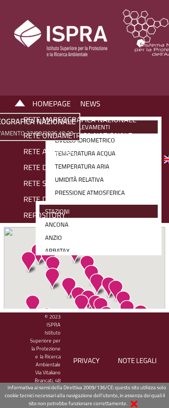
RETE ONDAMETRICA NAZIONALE (77, 135)
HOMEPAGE (51, 103)
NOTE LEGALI (137, 360)
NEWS (90, 103)
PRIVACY (86, 360)
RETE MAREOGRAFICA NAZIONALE (80, 119)
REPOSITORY (44, 215)
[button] (28, 262)
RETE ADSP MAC (50, 151)
